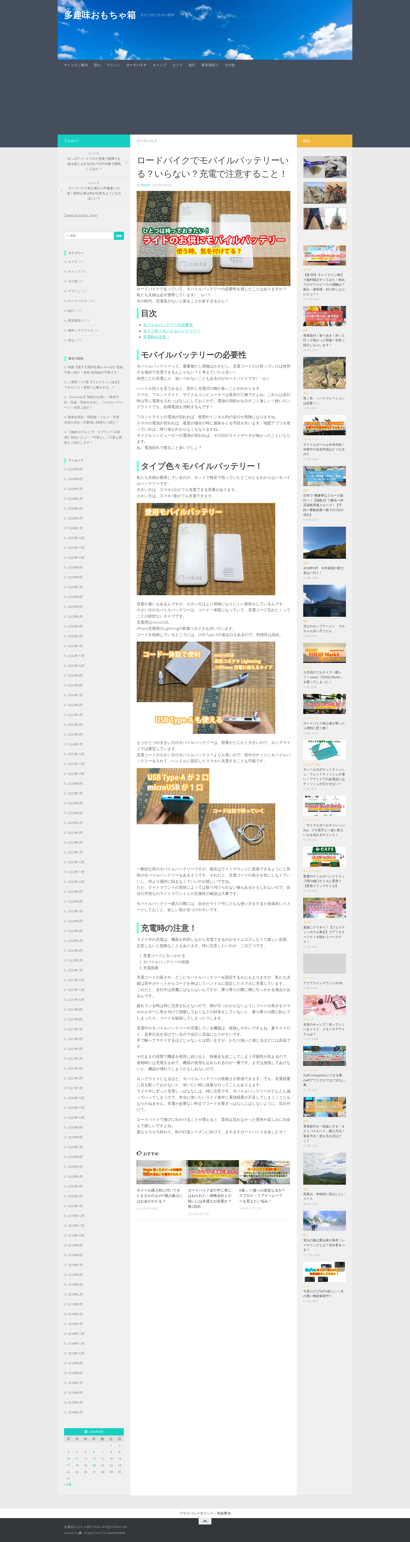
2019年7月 (75, 1265)
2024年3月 (75, 725)
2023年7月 (75, 793)
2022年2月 (75, 960)
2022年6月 (75, 921)
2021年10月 (76, 1000)
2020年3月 (75, 1186)
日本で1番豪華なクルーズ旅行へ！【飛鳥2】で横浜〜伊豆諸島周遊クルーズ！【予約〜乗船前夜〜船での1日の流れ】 (323, 505)
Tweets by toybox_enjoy (80, 215)
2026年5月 (75, 489)
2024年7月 (75, 695)
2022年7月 (75, 911)
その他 (229, 65)
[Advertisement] (205, 102)
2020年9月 (75, 1127)
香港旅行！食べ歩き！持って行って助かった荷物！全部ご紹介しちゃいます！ (324, 340)
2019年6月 (75, 1275)
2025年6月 (75, 597)
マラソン (113, 65)
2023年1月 (75, 852)
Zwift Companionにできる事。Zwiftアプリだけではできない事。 (324, 1080)
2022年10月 (76, 882)
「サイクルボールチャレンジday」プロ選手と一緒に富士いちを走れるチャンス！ (324, 830)
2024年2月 (75, 734)
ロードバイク (136, 65)
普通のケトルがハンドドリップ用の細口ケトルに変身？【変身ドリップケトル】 (324, 881)
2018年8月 (75, 1373)
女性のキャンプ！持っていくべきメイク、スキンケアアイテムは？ (324, 1029)
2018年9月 (75, 1363)
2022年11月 (76, 872)
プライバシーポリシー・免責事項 (205, 1513)
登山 (97, 65)
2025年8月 (75, 577)
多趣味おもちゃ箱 (100, 15)
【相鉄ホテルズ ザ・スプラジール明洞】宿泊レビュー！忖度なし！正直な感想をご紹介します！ (93, 437)
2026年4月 (75, 499)
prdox (145, 185)
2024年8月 (75, 685)
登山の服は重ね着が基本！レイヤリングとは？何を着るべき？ (324, 1245)
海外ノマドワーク (81, 330)
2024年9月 (75, 675)
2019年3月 (75, 1304)
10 (68, 1459)
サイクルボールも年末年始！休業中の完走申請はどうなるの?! (324, 449)
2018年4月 (75, 1412)
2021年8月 (75, 1019)
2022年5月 (75, 931)
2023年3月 (75, 833)
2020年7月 (75, 1147)
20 (94, 1465)
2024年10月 (76, 666)
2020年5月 (75, 1167)
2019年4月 (75, 1294)
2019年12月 (76, 1216)
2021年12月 (76, 980)
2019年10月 (76, 1235)
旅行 (192, 65)
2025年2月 (75, 636)
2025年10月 (76, 558)
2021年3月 (75, 1068)
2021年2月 (75, 1078)
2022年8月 (75, 901)
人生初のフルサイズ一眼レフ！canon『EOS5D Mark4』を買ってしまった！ (323, 677)
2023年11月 (76, 764)
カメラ (177, 65)
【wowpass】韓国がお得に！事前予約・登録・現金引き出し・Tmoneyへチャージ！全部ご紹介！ (93, 402)
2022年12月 (76, 862)
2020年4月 (75, 1176)
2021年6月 (75, 1039)
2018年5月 (75, 1402)
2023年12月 (76, 754)
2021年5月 (75, 1049)
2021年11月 (76, 990)
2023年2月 (75, 842)
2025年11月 (76, 548)
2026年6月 (75, 479)
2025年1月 (75, 646)
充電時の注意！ (156, 337)
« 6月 (68, 1484)
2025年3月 (75, 626)
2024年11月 (76, 656)
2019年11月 (76, 1226)
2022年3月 (75, 951)
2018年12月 (76, 1334)
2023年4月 (75, 823)
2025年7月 (75, 587)
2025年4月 (75, 617)
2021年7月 (75, 1029)
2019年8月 (75, 1255)
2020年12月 (76, 1098)
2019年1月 (75, 1324)
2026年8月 (75, 469)
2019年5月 (75, 1285)
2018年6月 (75, 1393)
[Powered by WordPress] (80, 1533)
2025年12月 (76, 538)
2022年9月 (75, 892)
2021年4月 (75, 1059)
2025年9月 (75, 567)
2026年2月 (75, 518)
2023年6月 (75, 803)
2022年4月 (75, 941)
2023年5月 (75, 813)
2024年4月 (75, 715)
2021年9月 (75, 1009)
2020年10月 (76, 1118)
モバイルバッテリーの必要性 (168, 324)
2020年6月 (75, 1157)
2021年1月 (75, 1088)
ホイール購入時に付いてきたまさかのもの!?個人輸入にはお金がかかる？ (160, 1195)
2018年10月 (76, 1353)
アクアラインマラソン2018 (322, 983)
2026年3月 (75, 508)
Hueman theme (116, 1533)
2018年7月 (75, 1383)
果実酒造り (209, 65)
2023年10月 (76, 774)
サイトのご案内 (76, 65)
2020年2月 (75, 1196)
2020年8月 (75, 1137)
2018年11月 (76, 1344)
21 (102, 1465)
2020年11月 (76, 1108)
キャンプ (159, 65)
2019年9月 (75, 1245)
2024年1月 (75, 744)
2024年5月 (75, 705)
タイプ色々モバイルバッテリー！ (172, 331)
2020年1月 (75, 1206)
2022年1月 (75, 970)
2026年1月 (75, 528)
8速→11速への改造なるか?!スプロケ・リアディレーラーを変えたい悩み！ (261, 1195)
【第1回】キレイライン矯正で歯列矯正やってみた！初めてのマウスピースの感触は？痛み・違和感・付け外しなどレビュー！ (324, 284)
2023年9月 (75, 784)
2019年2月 (75, 1314)
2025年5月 (75, 607)
